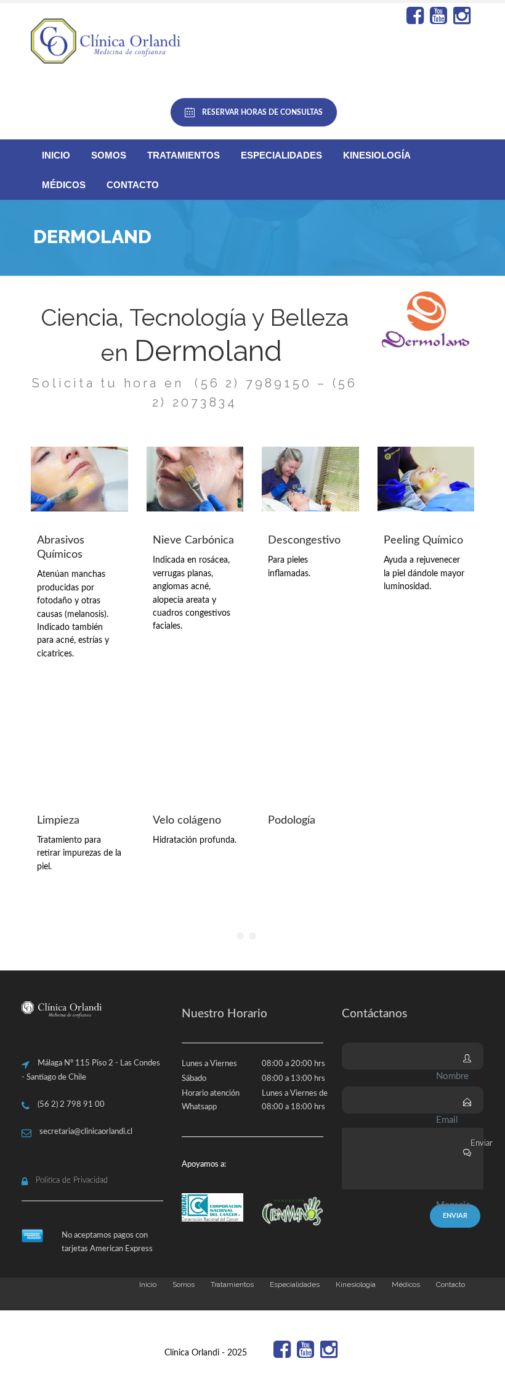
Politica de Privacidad (72, 1181)
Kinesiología (377, 155)
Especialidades (281, 155)
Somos (108, 155)
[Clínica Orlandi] (108, 41)
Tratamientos (183, 155)
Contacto (133, 185)
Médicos (64, 185)
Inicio (56, 155)
